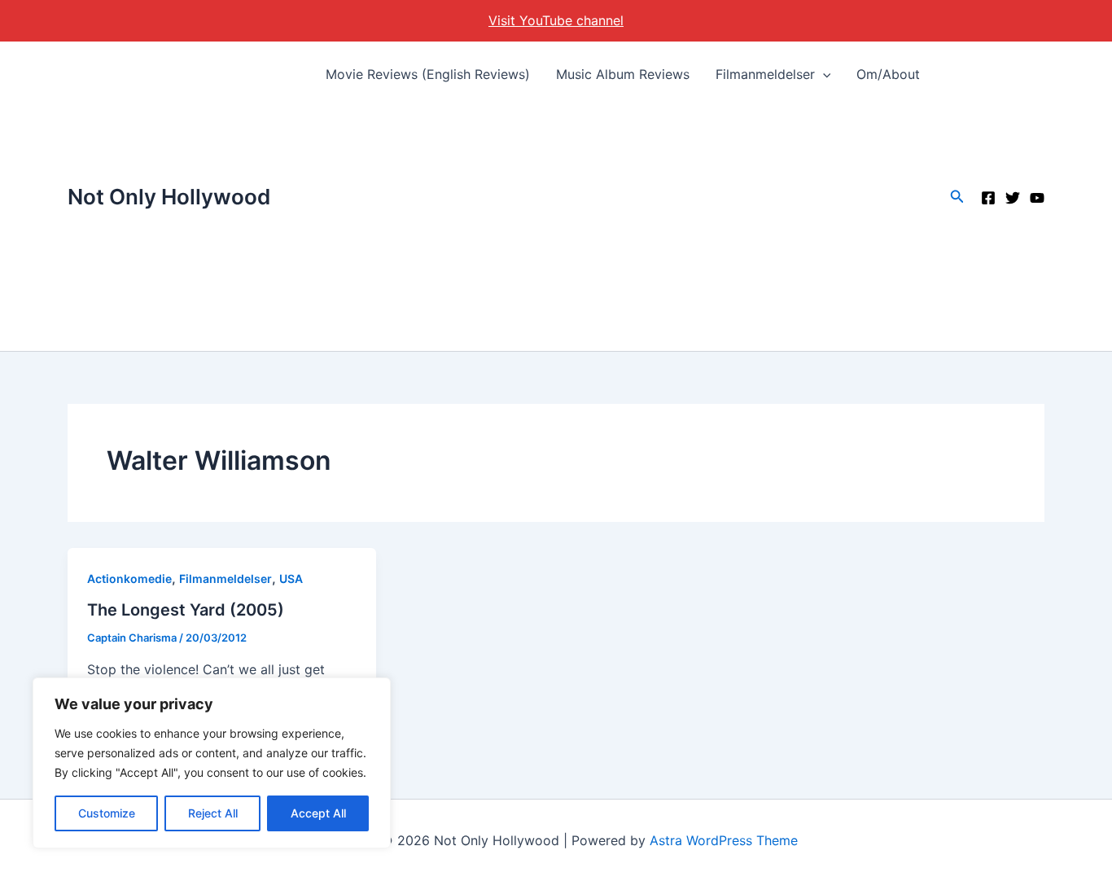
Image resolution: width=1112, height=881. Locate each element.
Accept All (318, 813)
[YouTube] (1037, 198)
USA (291, 578)
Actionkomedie (129, 578)
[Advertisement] (623, 229)
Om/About (888, 74)
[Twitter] (1012, 198)
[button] (823, 74)
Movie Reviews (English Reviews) (428, 74)
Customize (106, 813)
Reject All (213, 813)
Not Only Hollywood (169, 196)
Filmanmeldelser (765, 74)
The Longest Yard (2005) (185, 610)
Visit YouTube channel (556, 20)
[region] (212, 762)
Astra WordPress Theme (724, 840)
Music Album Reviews (623, 74)
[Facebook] (988, 198)
